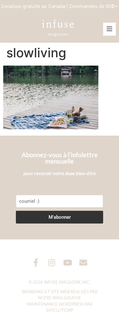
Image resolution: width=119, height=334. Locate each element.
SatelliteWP (59, 310)
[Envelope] (83, 262)
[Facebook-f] (36, 262)
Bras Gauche (67, 297)
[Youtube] (67, 262)
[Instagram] (52, 262)
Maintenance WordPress (55, 304)
